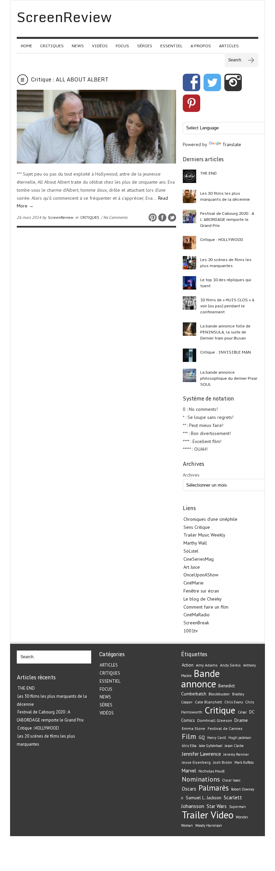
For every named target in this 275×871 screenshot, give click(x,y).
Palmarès (214, 788)
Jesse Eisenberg (196, 762)
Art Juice (191, 567)
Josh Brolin (222, 762)
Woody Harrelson (208, 825)
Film (189, 736)
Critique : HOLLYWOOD (221, 239)
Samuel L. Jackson (203, 798)
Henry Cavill (216, 737)
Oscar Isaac (231, 780)
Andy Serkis (230, 665)
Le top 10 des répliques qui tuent (225, 282)
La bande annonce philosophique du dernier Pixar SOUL (228, 378)
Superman (237, 806)
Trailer (195, 814)
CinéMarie (193, 583)
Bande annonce (200, 678)
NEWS (78, 46)
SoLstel (191, 551)
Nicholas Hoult (212, 770)
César (242, 712)
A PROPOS (200, 46)
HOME (26, 46)
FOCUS (122, 46)
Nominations (201, 779)
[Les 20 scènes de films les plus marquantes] (189, 262)
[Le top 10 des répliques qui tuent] (189, 283)
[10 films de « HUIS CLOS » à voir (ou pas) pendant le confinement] (189, 303)
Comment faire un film (205, 607)
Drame (241, 720)
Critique (220, 710)
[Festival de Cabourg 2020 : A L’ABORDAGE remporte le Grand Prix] (189, 216)
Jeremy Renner (236, 754)
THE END (208, 173)
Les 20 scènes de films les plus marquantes (226, 262)
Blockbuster (219, 693)
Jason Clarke (234, 745)
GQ (202, 737)
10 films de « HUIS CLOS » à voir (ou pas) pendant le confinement (227, 306)
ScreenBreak (196, 623)
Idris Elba (189, 745)
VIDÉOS (100, 46)
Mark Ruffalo (244, 762)
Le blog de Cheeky (202, 599)
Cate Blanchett (208, 701)
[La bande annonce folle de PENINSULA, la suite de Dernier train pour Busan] (189, 329)
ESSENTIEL (171, 46)
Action (188, 665)
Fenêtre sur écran (201, 591)
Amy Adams (207, 665)
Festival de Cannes (225, 728)
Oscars (189, 789)
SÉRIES (144, 46)
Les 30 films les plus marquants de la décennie (225, 196)
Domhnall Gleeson (214, 720)
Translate (231, 144)
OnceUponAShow (200, 575)
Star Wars (217, 806)
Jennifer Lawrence (201, 754)
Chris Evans (233, 702)
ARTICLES (229, 46)
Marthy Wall (195, 543)
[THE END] (189, 176)
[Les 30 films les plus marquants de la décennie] (189, 196)
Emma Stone (193, 728)
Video (222, 814)
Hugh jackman (239, 737)
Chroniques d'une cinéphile (210, 519)
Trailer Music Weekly (204, 535)
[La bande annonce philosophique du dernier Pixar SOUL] (189, 375)
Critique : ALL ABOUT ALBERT (69, 79)
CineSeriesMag (198, 559)
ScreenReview (60, 217)
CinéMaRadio (196, 615)
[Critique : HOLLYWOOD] (189, 242)
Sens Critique (196, 527)
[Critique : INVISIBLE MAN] (189, 355)
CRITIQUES (52, 46)
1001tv (190, 631)
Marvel (189, 770)
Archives (191, 475)
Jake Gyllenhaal (210, 745)
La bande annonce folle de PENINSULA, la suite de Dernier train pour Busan (225, 332)
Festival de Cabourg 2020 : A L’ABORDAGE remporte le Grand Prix (227, 219)
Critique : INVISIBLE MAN (225, 352)
